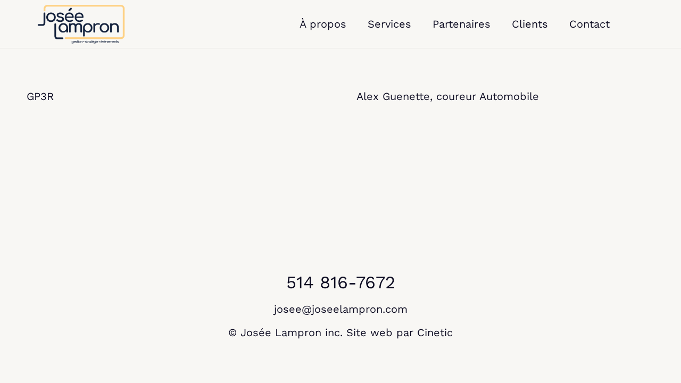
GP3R (40, 96)
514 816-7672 (340, 282)
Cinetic (435, 332)
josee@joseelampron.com (341, 309)
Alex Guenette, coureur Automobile (447, 96)
